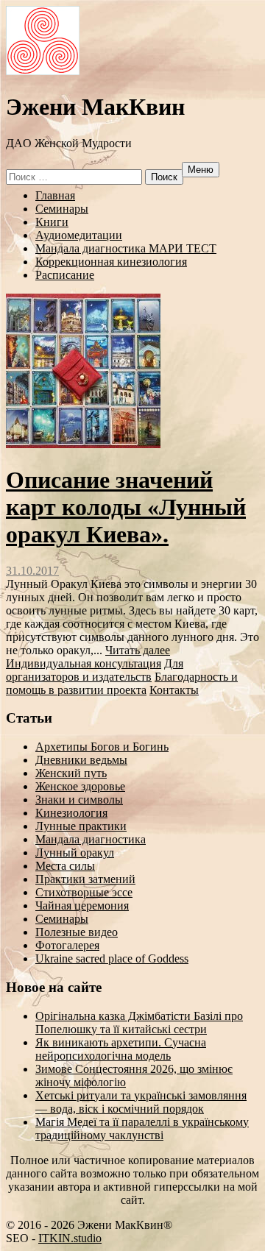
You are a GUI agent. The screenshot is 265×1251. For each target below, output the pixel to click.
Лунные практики (81, 826)
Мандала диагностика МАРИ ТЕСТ (125, 248)
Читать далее (137, 650)
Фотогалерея (67, 945)
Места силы (65, 866)
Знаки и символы (79, 799)
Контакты (174, 690)
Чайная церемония (82, 905)
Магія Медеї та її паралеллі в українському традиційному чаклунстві (142, 1128)
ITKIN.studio (70, 1238)
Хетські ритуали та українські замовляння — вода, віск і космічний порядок (141, 1102)
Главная (55, 195)
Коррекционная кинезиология (111, 261)
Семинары (61, 208)
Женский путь (71, 773)
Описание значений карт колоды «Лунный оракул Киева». (126, 507)
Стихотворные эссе (83, 892)
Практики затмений (85, 879)
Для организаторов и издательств (94, 670)
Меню (200, 169)
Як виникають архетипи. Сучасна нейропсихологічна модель (120, 1049)
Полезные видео (76, 932)
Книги (51, 222)
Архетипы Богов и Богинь (102, 746)
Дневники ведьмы (81, 760)
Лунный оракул (74, 852)
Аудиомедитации (78, 235)
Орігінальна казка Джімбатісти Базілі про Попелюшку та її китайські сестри (139, 1022)
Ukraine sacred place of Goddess (111, 958)
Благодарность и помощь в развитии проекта (122, 683)
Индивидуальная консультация (83, 663)
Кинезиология (71, 813)
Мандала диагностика (90, 839)
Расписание (64, 275)
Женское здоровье (80, 786)
